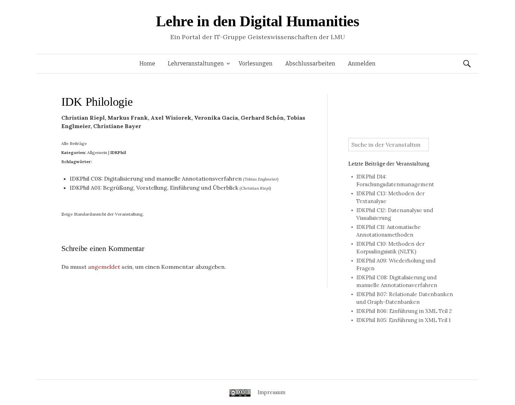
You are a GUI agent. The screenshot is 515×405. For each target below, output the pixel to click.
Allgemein (97, 152)
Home (147, 63)
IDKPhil (118, 152)
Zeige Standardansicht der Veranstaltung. (102, 214)
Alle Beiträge (74, 143)
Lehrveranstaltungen (196, 63)
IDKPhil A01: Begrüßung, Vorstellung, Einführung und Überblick (154, 187)
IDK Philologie (96, 101)
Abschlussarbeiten (310, 63)
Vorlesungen (256, 63)
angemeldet (104, 266)
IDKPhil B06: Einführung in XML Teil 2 (404, 311)
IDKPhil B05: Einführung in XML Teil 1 (403, 320)
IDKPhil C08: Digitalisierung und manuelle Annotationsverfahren (156, 178)
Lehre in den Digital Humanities (257, 21)
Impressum (272, 392)
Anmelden (362, 63)
